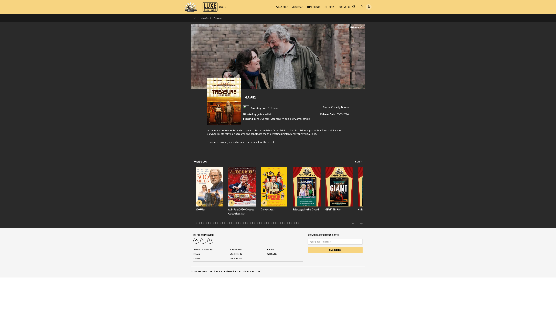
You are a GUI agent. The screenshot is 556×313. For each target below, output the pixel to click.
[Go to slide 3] (201, 223)
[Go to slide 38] (282, 223)
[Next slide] (361, 223)
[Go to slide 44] (296, 223)
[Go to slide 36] (278, 223)
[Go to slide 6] (208, 223)
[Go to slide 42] (291, 223)
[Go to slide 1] (196, 223)
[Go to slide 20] (241, 223)
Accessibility (236, 254)
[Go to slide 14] (227, 223)
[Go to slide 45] (298, 223)
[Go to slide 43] (294, 223)
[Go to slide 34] (273, 223)
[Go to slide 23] (247, 223)
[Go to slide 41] (289, 223)
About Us (296, 7)
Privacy (196, 254)
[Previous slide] (354, 223)
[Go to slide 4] (203, 223)
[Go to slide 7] (210, 223)
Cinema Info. (236, 250)
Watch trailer (354, 27)
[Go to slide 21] (243, 223)
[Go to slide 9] (215, 223)
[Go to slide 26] (254, 223)
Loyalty (270, 250)
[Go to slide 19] (238, 223)
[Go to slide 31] (266, 223)
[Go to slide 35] (275, 223)
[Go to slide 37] (280, 223)
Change (222, 7)
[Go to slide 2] (199, 223)
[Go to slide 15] (229, 223)
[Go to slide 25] (252, 223)
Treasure (249, 97)
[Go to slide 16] (231, 223)
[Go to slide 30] (264, 223)
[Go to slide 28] (259, 223)
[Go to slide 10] (217, 223)
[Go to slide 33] (271, 223)
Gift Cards (329, 7)
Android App (236, 259)
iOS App (196, 259)
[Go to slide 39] (285, 223)
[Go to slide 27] (257, 223)
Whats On (281, 7)
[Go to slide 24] (250, 223)
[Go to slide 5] (206, 223)
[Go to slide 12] (222, 223)
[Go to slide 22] (245, 223)
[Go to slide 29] (261, 223)
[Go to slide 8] (213, 223)
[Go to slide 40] (287, 223)
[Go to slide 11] (220, 223)
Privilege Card (313, 7)
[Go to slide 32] (268, 223)
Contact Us (344, 7)
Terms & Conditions (203, 250)
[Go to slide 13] (224, 223)
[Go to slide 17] (234, 223)
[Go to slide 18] (236, 223)
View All (357, 162)
